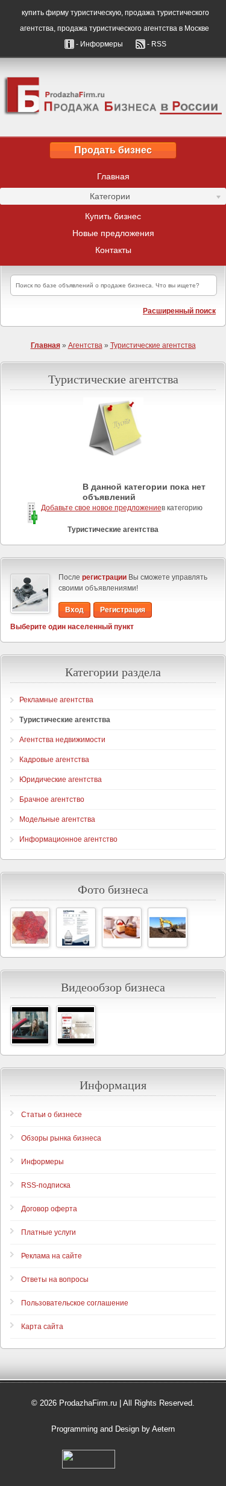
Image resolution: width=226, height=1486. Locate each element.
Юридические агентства (60, 779)
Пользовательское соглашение (74, 1303)
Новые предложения (113, 233)
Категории (65, 198)
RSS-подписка (46, 1185)
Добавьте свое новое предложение (101, 508)
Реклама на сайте (51, 1256)
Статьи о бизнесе (51, 1114)
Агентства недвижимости (62, 739)
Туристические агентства (153, 345)
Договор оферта (49, 1209)
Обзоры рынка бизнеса (61, 1138)
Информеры (42, 1162)
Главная (113, 176)
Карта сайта (42, 1326)
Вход (74, 610)
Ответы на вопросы (55, 1279)
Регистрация (122, 610)
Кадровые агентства (54, 759)
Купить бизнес (113, 216)
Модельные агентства (57, 819)
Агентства (85, 345)
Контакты (113, 250)
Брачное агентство (51, 799)
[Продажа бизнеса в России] (113, 97)
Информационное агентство (68, 839)
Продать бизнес (113, 150)
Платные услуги (48, 1232)
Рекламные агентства (56, 700)
